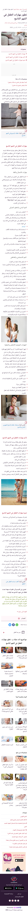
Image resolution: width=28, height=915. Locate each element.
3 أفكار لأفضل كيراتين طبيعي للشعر (18, 820)
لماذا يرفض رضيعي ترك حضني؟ (19, 85)
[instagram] (10, 901)
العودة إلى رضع (22, 612)
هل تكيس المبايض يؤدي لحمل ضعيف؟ (18, 847)
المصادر (23, 618)
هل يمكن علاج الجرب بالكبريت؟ (20, 844)
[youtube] (13, 901)
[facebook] (18, 901)
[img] (14, 861)
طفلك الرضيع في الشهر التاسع (15, 134)
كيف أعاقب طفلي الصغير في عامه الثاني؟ (17, 833)
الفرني (25, 827)
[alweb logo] (17, 908)
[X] (15, 901)
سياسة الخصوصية (8, 894)
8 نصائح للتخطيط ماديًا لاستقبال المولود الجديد (15, 823)
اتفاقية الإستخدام (19, 897)
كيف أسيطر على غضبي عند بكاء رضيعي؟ (17, 82)
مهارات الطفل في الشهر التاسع (17, 54)
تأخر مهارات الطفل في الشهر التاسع (15, 57)
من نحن (19, 894)
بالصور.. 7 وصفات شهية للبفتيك (19, 837)
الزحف (23, 226)
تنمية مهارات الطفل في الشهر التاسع (15, 60)
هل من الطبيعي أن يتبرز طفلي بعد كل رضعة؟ (16, 840)
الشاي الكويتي (23, 817)
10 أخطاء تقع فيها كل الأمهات (20, 830)
